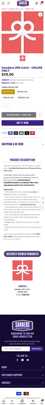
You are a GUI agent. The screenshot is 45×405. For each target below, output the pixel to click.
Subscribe (37, 349)
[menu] (3, 3)
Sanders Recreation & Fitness (21, 80)
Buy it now (22, 123)
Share (40, 14)
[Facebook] (17, 360)
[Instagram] (22, 360)
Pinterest (32, 133)
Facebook (10, 133)
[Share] (40, 14)
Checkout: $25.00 (19, 114)
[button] (8, 3)
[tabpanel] (22, 282)
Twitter (27, 133)
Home (4, 9)
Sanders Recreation (18, 398)
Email (16, 133)
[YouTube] (27, 360)
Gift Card (19, 83)
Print (21, 133)
